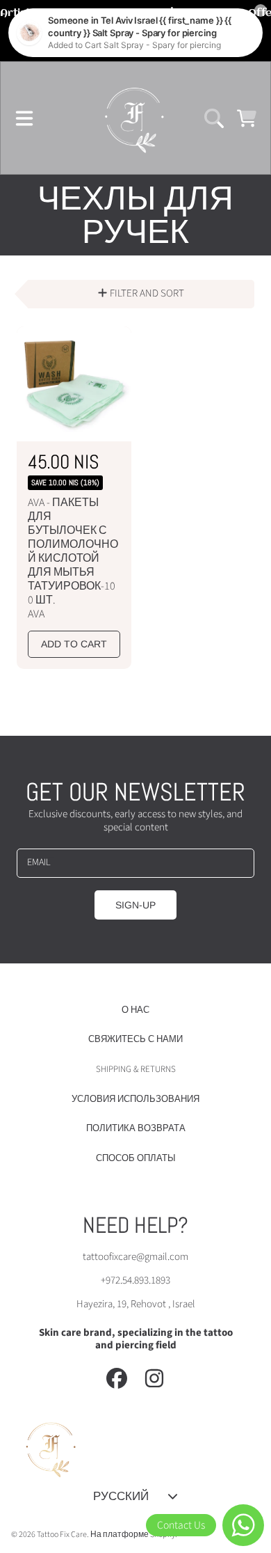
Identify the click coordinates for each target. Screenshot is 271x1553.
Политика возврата (136, 1128)
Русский (121, 1496)
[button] (24, 118)
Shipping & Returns (136, 1069)
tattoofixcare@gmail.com (135, 1257)
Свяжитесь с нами (135, 1039)
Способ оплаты (136, 1158)
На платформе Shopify (132, 1534)
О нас (135, 1010)
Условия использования (135, 1099)
